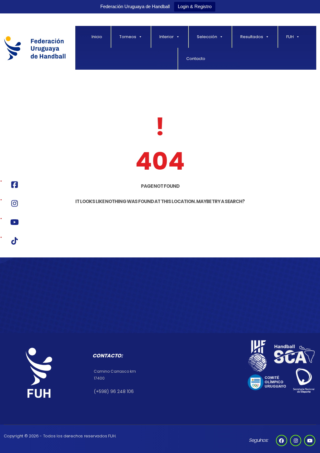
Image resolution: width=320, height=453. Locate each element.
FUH (290, 37)
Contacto (195, 59)
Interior (166, 37)
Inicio (97, 37)
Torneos (127, 37)
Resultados (251, 37)
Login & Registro (195, 6)
